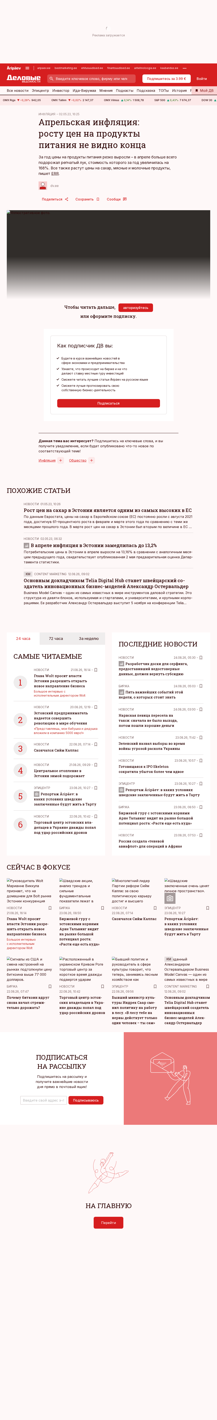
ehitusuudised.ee (92, 68)
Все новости (17, 90)
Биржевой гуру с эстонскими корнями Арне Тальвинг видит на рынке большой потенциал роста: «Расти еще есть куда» (156, 818)
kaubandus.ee (169, 68)
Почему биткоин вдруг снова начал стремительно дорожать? (28, 1002)
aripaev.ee (43, 68)
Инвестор (60, 90)
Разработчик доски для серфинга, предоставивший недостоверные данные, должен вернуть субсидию (153, 668)
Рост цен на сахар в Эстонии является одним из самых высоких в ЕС (108, 510)
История (179, 90)
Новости (31, 504)
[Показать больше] (185, 68)
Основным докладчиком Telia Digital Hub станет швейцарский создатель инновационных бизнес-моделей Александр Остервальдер (106, 583)
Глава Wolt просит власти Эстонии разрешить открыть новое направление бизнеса (60, 681)
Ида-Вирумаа (84, 90)
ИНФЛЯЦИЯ (47, 114)
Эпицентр (40, 90)
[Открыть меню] (27, 68)
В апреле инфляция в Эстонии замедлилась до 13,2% (94, 545)
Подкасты (124, 90)
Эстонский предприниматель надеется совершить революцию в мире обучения (61, 718)
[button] (43, 1100)
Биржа (124, 686)
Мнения (106, 90)
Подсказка (146, 90)
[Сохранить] (95, 669)
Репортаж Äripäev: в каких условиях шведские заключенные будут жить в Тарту (65, 799)
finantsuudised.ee (118, 68)
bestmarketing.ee (66, 68)
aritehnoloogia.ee (145, 68)
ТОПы (164, 90)
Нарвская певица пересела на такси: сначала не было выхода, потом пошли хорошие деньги (148, 720)
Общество (77, 460)
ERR (55, 173)
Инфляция (47, 460)
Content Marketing (50, 574)
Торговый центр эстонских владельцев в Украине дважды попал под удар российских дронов (65, 827)
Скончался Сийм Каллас (56, 750)
